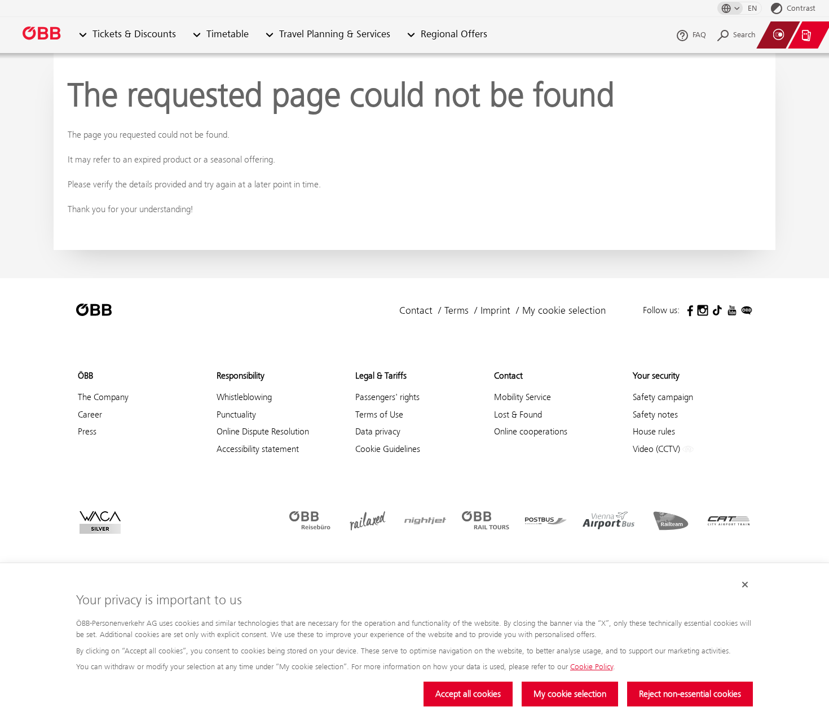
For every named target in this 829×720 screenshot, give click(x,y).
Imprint (495, 310)
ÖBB (85, 375)
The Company (103, 397)
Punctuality (236, 414)
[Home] (42, 35)
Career (90, 414)
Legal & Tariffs (381, 375)
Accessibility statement (258, 449)
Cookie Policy (591, 666)
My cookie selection (569, 693)
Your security (656, 375)
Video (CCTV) (657, 449)
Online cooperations (530, 431)
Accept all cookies (468, 693)
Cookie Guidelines (387, 449)
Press (87, 431)
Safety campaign (663, 397)
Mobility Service (522, 397)
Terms (456, 310)
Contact (416, 310)
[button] (83, 35)
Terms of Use (379, 414)
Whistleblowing (244, 397)
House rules (654, 431)
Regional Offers (454, 34)
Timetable (227, 34)
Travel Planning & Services (334, 34)
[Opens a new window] (688, 310)
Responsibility (240, 375)
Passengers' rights (387, 397)
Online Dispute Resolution (263, 431)
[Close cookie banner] (745, 584)
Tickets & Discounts (134, 34)
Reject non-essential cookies (690, 693)
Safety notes (655, 414)
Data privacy (377, 431)
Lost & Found (518, 414)
